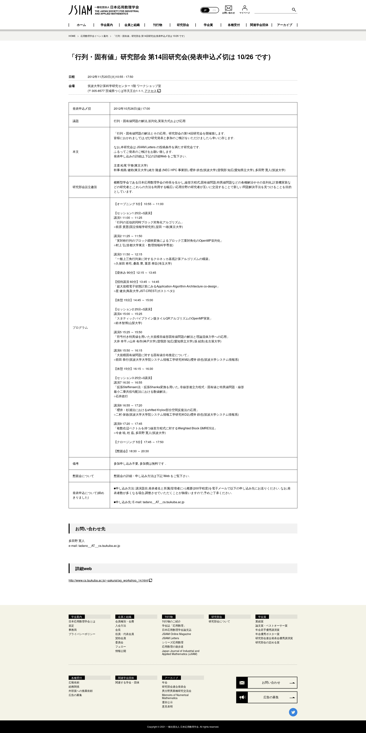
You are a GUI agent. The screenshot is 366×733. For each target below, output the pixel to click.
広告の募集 (75, 695)
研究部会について (219, 621)
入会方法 (120, 625)
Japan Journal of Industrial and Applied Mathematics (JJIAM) (180, 652)
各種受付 (234, 24)
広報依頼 (74, 682)
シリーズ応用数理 (172, 642)
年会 (164, 682)
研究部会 (183, 24)
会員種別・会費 (124, 621)
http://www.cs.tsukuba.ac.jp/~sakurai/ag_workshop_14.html (108, 580)
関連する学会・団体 (127, 682)
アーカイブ (284, 24)
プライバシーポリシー (82, 634)
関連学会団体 (259, 24)
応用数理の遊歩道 (172, 646)
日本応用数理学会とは (82, 621)
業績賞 (259, 621)
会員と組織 (132, 24)
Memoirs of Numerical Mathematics (175, 696)
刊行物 (157, 24)
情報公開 (120, 651)
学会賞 (208, 24)
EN (214, 10)
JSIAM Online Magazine (176, 634)
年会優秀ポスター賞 (267, 634)
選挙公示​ (167, 702)
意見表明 (167, 706)
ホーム (81, 24)
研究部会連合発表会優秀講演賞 (274, 638)
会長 (118, 630)
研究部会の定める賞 (267, 642)
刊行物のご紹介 (171, 621)
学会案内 (107, 24)
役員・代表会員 (124, 634)
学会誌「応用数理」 (174, 625)
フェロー (120, 646)
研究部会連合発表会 (174, 686)
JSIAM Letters (170, 638)
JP (205, 10)
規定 (71, 625)
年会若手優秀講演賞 (267, 630)
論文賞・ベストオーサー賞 (271, 625)
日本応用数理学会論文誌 (176, 630)
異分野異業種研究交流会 (176, 691)
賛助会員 (120, 638)
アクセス (150, 91)
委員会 (119, 642)
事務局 (73, 630)
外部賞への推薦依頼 (81, 691)
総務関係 (74, 686)
